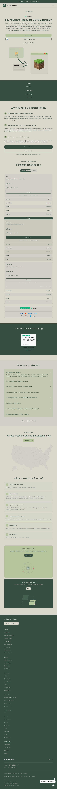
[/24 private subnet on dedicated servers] (50, 287)
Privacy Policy (27, 776)
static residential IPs (22, 374)
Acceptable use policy (17, 776)
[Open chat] (53, 785)
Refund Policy (7, 776)
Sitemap (34, 776)
